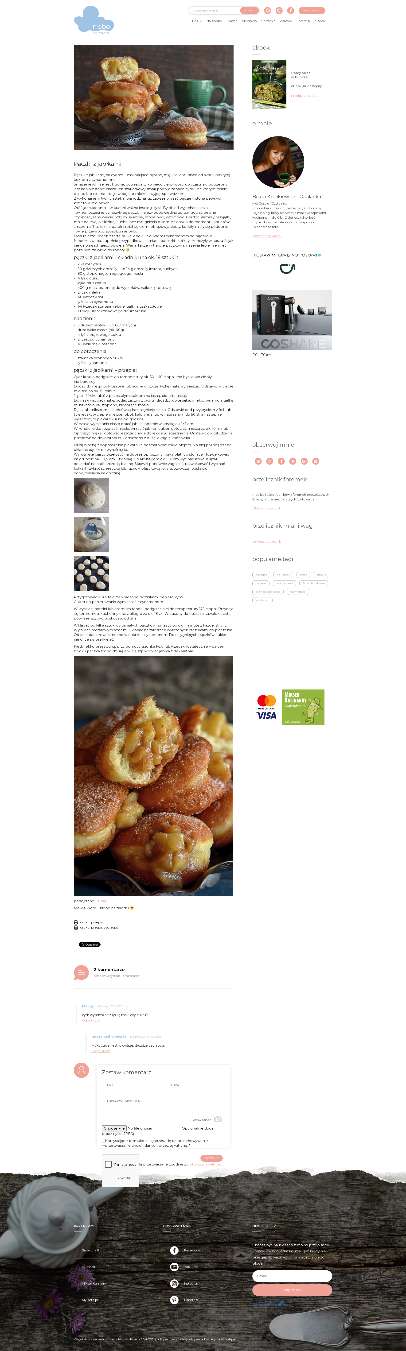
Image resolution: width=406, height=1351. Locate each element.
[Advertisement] (287, 399)
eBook (320, 21)
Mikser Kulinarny (94, 1283)
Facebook (192, 1250)
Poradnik (303, 21)
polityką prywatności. (205, 1164)
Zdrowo (286, 21)
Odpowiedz (91, 1020)
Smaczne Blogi (93, 1250)
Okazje (232, 21)
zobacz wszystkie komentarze (117, 976)
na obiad (261, 575)
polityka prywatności (171, 1339)
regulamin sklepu (223, 1339)
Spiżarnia (268, 21)
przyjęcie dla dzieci (268, 591)
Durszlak (88, 1267)
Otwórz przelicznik (266, 508)
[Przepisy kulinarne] (303, 706)
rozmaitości (298, 591)
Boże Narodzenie (313, 583)
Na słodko (214, 21)
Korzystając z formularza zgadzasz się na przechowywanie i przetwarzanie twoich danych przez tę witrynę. (157, 1143)
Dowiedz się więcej (266, 236)
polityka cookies (198, 1339)
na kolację (283, 575)
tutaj (102, 901)
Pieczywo (249, 21)
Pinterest (191, 1300)
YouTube (191, 1267)
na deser (260, 583)
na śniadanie (284, 583)
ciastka (321, 575)
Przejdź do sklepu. (305, 95)
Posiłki (197, 21)
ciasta (303, 575)
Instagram (191, 1283)
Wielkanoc (262, 600)
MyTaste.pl (90, 1300)
